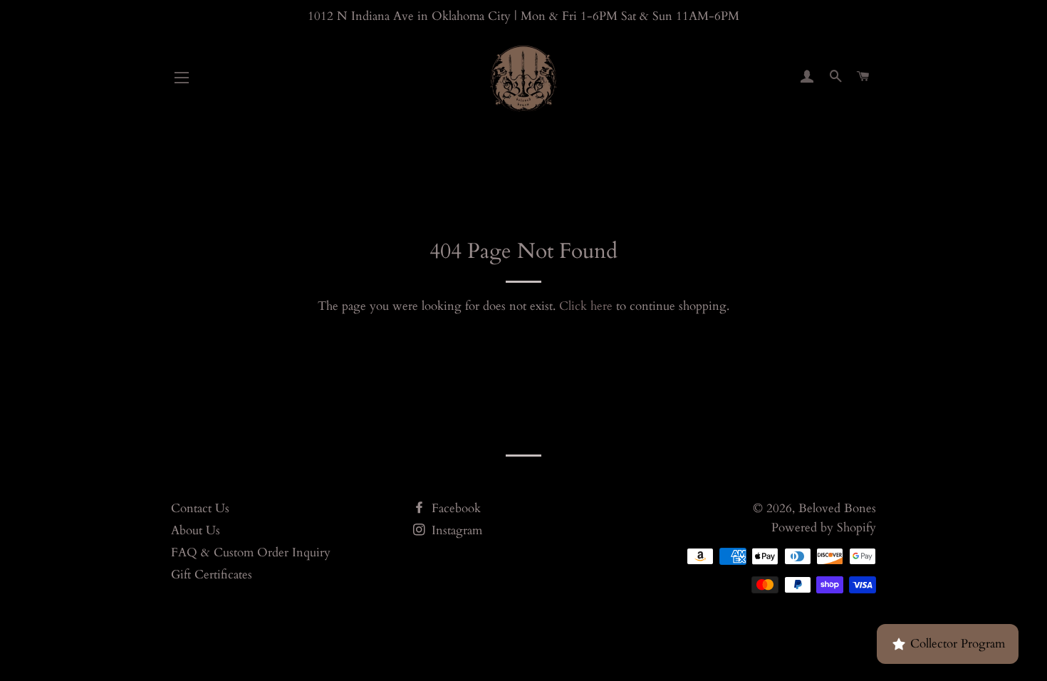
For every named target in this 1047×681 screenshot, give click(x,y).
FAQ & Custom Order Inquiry (250, 552)
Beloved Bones (837, 508)
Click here (586, 306)
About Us (195, 530)
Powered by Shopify (823, 527)
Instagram (455, 530)
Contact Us (200, 508)
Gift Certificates (211, 574)
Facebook (454, 508)
